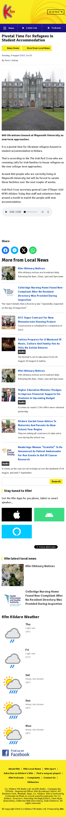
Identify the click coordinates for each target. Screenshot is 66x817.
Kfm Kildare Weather (20, 616)
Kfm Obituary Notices (31, 268)
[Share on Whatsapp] (33, 250)
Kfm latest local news (20, 558)
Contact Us (49, 777)
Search (56, 481)
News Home (13, 48)
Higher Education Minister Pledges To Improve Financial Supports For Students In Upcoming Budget (39, 394)
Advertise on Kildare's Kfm (18, 773)
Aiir (62, 808)
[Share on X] (23, 250)
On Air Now (54, 12)
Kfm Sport (50, 768)
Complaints (33, 777)
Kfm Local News (32, 768)
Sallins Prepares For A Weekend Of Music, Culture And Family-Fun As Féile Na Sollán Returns (39, 343)
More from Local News (38, 48)
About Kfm (14, 768)
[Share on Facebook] (5, 250)
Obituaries (33, 782)
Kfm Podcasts (16, 777)
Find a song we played (48, 773)
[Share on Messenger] (14, 250)
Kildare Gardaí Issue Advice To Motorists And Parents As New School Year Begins (37, 425)
